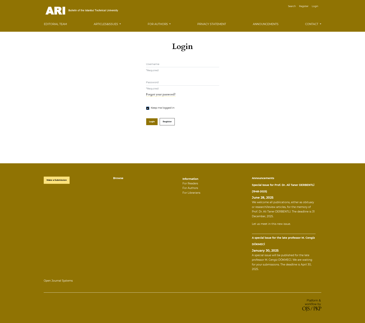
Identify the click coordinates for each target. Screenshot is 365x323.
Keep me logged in (163, 107)
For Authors (190, 188)
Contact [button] (312, 24)
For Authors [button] (158, 24)
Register (304, 6)
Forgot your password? (161, 94)
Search (292, 6)
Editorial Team (55, 24)
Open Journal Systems (58, 280)
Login (315, 6)
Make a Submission (57, 180)
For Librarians (191, 192)
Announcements (266, 24)
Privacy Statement (211, 24)
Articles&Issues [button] (106, 24)
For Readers (190, 183)
